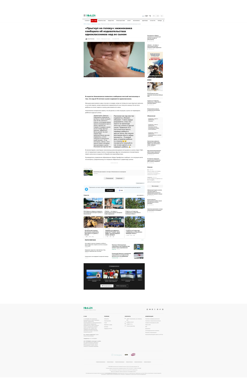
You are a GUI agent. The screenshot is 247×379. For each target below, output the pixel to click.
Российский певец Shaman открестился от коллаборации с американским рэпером (153, 173)
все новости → (141, 195)
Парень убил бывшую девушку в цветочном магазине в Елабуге (154, 182)
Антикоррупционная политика (152, 330)
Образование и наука (95, 23)
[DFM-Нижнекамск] (126, 355)
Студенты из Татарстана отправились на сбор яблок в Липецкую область (154, 102)
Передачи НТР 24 (108, 328)
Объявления (150, 118)
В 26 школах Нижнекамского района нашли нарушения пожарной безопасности (154, 152)
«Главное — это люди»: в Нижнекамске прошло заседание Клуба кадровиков (154, 46)
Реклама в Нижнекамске (150, 332)
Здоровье (145, 20)
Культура (152, 20)
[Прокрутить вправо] (163, 21)
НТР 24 (85, 23)
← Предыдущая (109, 178)
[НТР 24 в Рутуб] (160, 309)
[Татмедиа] (117, 355)
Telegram (110, 190)
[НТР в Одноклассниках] (155, 309)
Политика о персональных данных (153, 320)
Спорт (129, 20)
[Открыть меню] (85, 15)
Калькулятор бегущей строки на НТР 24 (154, 334)
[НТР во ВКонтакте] (152, 309)
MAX (121, 190)
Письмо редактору (131, 326)
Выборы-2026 (102, 20)
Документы (147, 328)
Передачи (160, 20)
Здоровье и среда (108, 324)
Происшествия (120, 20)
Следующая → (120, 178)
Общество (111, 20)
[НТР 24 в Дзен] (162, 309)
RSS (146, 326)
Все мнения (155, 186)
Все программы (122, 285)
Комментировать (139, 183)
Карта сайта (148, 324)
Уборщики (150, 121)
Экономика (136, 20)
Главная (87, 20)
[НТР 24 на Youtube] (150, 309)
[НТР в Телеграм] (157, 309)
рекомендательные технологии (111, 373)
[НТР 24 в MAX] (147, 309)
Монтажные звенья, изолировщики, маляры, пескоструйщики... (153, 128)
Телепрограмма (107, 285)
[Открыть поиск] (150, 16)
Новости (89, 23)
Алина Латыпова (90, 38)
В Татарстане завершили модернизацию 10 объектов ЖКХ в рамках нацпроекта (153, 160)
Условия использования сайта (152, 322)
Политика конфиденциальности (152, 318)
